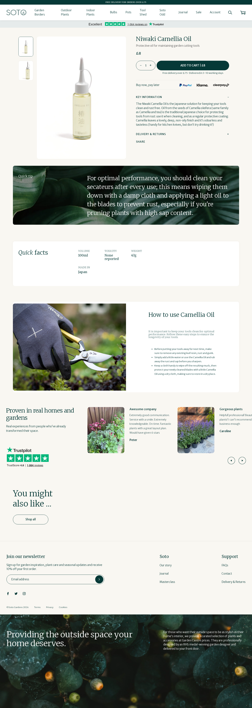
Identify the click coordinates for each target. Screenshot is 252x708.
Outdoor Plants (66, 12)
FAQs (225, 565)
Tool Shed (143, 12)
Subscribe (99, 579)
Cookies (63, 607)
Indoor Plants (90, 12)
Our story (166, 565)
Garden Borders (39, 12)
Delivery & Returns (234, 582)
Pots (128, 12)
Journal (183, 12)
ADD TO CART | (192, 65)
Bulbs (113, 12)
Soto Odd (163, 12)
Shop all (30, 519)
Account (215, 12)
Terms (37, 607)
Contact (227, 573)
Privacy (49, 607)
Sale (198, 12)
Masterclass (167, 582)
